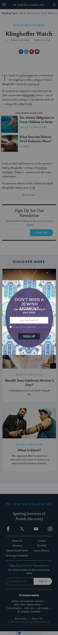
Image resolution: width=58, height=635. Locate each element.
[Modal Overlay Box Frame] (29, 317)
